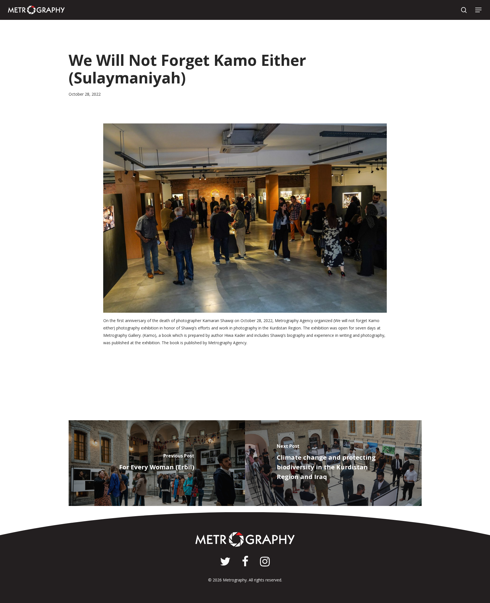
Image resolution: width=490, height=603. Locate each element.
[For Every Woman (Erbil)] (157, 463)
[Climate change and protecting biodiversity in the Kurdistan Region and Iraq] (333, 463)
